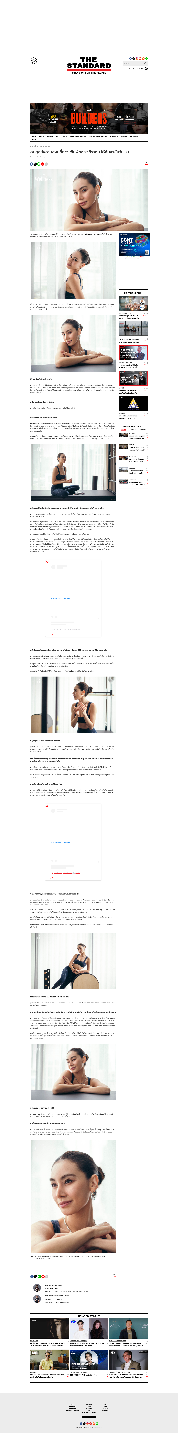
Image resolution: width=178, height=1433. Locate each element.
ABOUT (34, 139)
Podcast (72, 1406)
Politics (132, 433)
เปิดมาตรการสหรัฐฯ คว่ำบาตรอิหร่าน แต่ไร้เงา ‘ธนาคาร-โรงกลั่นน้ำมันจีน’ (137, 448)
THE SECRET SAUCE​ (98, 136)
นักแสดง (38, 1256)
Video (89, 1406)
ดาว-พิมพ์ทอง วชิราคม (43, 1258)
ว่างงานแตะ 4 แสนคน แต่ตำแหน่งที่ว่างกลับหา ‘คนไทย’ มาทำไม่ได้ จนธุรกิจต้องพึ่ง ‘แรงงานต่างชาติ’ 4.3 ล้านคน (136, 460)
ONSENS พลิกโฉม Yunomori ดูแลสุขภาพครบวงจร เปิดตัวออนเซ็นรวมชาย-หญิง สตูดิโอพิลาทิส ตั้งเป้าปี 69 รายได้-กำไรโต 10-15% (127, 1344)
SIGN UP (140, 69)
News (72, 1404)
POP (58, 136)
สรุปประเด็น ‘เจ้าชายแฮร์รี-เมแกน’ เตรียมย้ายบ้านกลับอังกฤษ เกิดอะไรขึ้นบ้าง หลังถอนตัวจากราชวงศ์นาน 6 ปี (129, 391)
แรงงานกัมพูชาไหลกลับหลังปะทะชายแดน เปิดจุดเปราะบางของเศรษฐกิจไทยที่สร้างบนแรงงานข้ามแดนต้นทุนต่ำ (137, 483)
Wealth (89, 1404)
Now (105, 1406)
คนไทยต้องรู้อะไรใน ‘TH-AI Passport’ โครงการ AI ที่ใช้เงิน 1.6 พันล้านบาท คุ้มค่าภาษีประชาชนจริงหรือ (129, 317)
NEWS (41, 136)
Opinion (72, 1408)
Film (32, 1372)
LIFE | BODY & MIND (40, 146)
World (121, 362)
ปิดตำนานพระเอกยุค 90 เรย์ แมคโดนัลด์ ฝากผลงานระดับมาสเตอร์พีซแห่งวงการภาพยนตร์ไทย (47, 1344)
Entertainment (76, 1341)
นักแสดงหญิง (55, 1256)
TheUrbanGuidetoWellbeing (96, 1256)
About (89, 1410)
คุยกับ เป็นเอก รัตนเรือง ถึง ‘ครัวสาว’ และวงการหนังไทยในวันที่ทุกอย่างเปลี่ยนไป (47, 1375)
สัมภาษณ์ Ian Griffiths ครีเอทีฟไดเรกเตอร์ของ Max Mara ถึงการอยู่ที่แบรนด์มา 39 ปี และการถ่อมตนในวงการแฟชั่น (126, 1375)
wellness (46, 1256)
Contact (105, 1410)
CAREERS (134, 136)
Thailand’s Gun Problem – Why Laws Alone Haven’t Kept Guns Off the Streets (129, 341)
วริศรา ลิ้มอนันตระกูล (39, 157)
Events (105, 1408)
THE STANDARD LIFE (77, 1256)
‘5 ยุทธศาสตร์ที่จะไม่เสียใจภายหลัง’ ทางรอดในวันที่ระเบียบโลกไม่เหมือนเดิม (128, 366)
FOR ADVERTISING (89, 1412)
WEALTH (50, 136)
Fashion (112, 1372)
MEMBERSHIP (89, 1417)
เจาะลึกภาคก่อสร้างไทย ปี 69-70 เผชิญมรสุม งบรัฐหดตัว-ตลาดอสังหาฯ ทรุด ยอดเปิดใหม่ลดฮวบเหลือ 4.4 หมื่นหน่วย (136, 471)
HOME (34, 136)
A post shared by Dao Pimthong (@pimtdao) (66, 629)
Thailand (128, 362)
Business (113, 1341)
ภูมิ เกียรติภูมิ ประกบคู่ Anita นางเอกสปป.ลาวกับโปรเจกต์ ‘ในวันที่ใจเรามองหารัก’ (87, 1344)
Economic (123, 313)
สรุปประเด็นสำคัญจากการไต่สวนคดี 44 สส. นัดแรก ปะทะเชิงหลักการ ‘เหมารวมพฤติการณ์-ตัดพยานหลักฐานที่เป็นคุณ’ (137, 437)
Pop (105, 1404)
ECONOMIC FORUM (78, 136)
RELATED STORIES (89, 1316)
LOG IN (131, 69)
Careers (89, 1408)
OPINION (114, 136)
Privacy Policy (72, 1410)
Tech (129, 313)
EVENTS (124, 136)
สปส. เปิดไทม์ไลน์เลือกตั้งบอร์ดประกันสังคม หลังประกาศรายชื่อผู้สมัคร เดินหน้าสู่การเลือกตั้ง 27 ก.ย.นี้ (128, 417)
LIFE (65, 136)
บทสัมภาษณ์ (64, 1256)
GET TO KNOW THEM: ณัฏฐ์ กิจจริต (83, 1375)
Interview (126, 1372)
